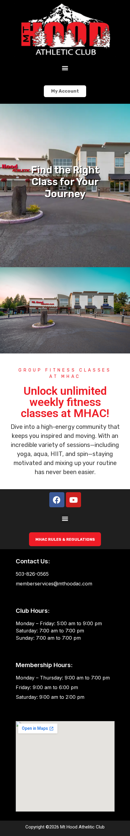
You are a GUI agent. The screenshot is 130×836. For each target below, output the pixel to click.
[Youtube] (73, 499)
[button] (65, 68)
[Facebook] (56, 499)
